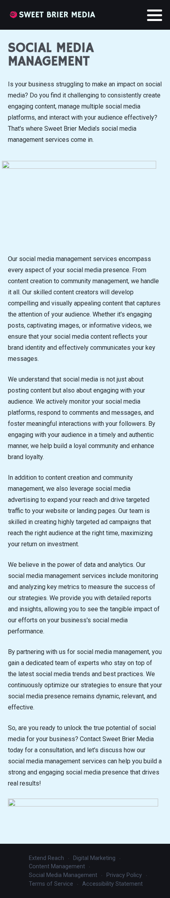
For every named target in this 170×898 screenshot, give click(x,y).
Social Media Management (63, 875)
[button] (154, 15)
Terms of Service (51, 884)
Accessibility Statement (112, 884)
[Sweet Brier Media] (52, 15)
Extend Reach (46, 858)
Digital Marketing (94, 858)
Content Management (57, 866)
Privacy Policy (124, 875)
